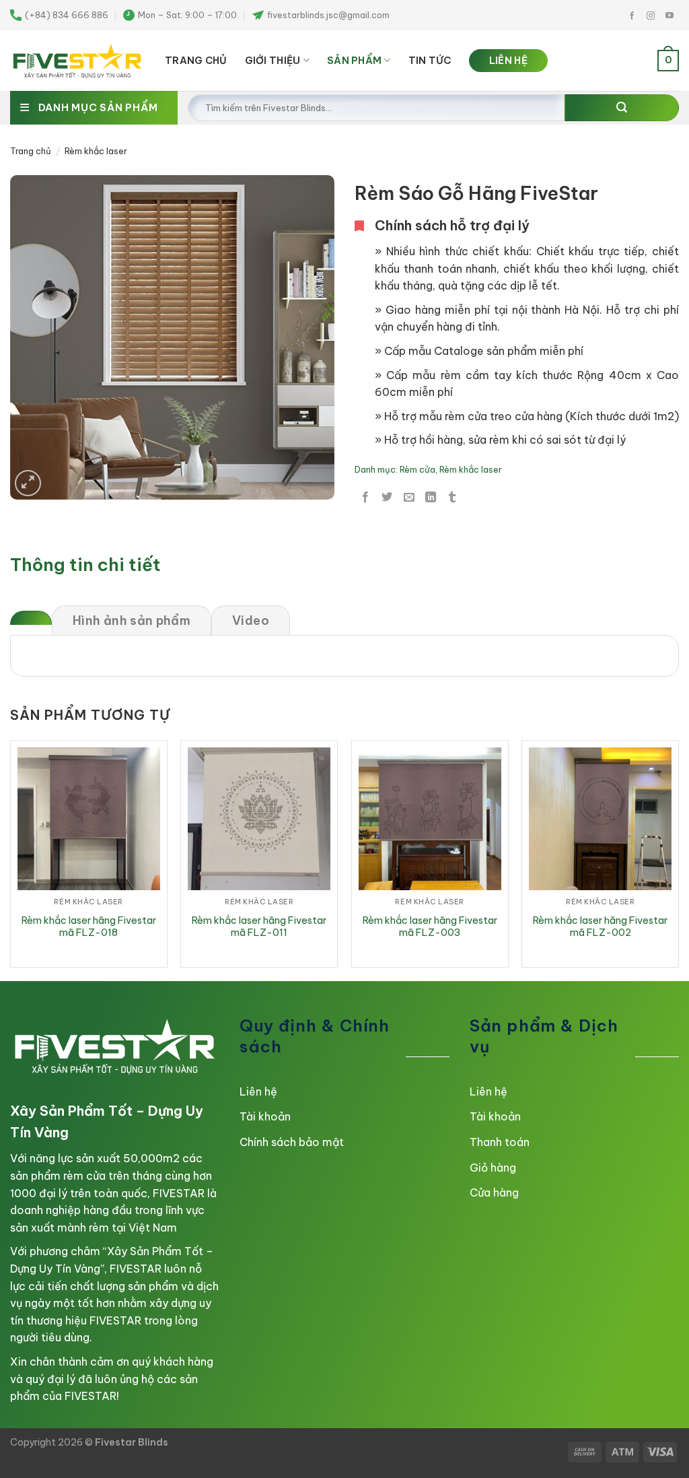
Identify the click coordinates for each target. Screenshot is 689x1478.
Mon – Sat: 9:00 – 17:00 (187, 14)
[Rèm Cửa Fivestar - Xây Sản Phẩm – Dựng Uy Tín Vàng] (77, 61)
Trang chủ (30, 150)
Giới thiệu (273, 61)
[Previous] (11, 859)
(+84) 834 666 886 (66, 14)
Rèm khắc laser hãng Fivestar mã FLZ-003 (430, 926)
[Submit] (622, 107)
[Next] (678, 859)
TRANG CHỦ (196, 61)
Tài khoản (265, 1116)
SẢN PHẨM (354, 61)
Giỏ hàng (493, 1167)
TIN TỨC (429, 61)
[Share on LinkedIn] (430, 497)
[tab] (31, 618)
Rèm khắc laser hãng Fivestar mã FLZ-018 (89, 926)
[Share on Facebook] (365, 497)
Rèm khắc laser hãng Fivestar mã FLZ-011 (259, 926)
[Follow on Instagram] (651, 16)
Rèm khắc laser (96, 150)
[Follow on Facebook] (632, 16)
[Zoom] (28, 483)
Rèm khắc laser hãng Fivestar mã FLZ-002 (600, 926)
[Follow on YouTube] (669, 16)
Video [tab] (250, 620)
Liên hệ (258, 1091)
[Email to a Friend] (409, 497)
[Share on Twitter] (387, 497)
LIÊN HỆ (508, 61)
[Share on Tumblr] (452, 497)
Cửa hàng (494, 1192)
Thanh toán (500, 1142)
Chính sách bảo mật (292, 1142)
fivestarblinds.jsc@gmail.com (328, 14)
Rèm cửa (417, 469)
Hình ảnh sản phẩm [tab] (131, 620)
